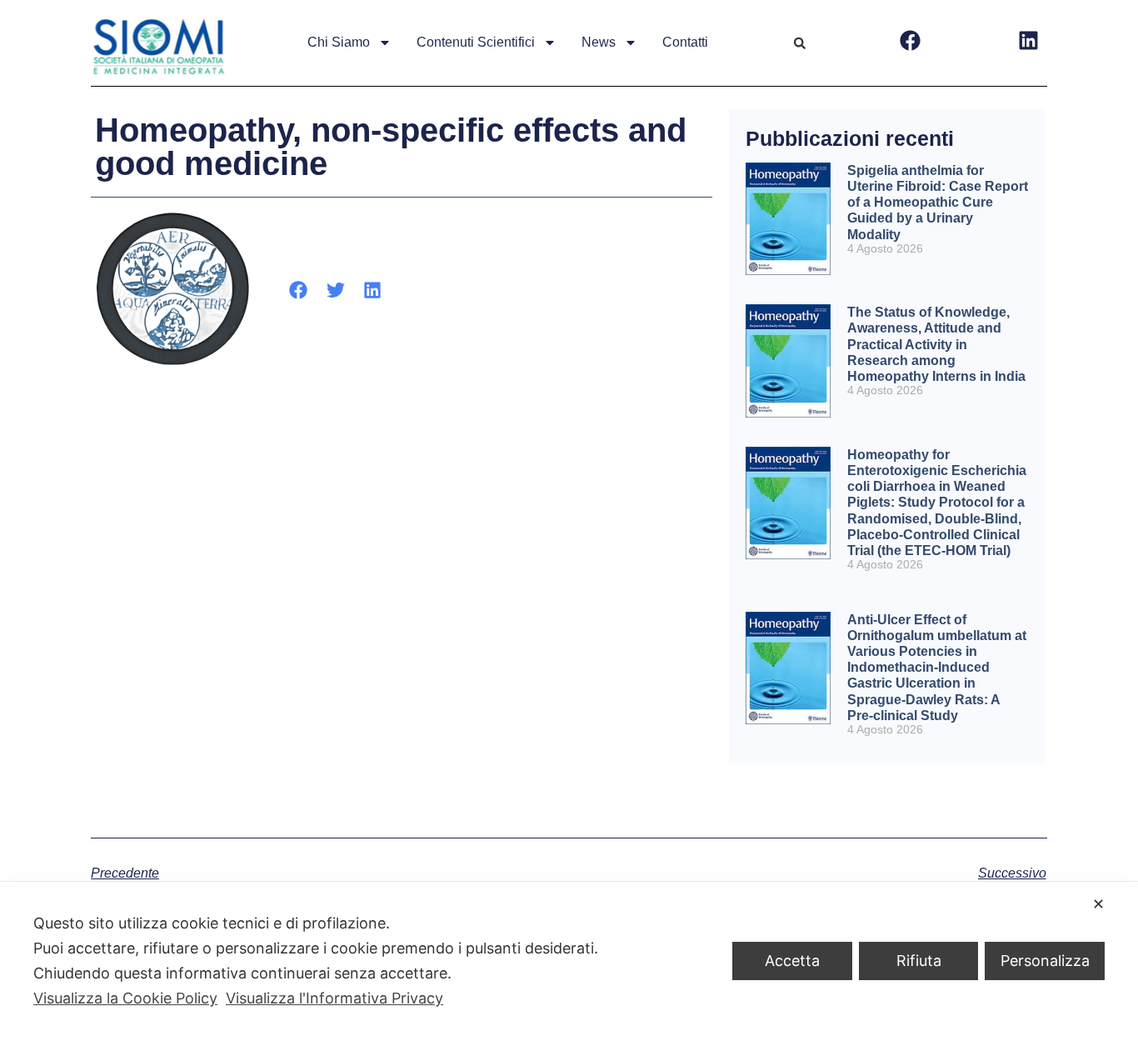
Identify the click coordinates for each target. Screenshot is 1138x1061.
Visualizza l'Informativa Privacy (334, 998)
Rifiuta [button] (918, 960)
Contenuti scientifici (476, 42)
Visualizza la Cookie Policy (125, 998)
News (598, 42)
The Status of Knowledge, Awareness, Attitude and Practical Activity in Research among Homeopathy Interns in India (936, 344)
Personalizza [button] (1045, 960)
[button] (800, 43)
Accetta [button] (792, 960)
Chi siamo (338, 42)
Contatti (685, 42)
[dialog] (569, 971)
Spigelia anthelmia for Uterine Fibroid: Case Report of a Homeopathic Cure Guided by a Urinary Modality (937, 202)
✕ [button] (1098, 904)
